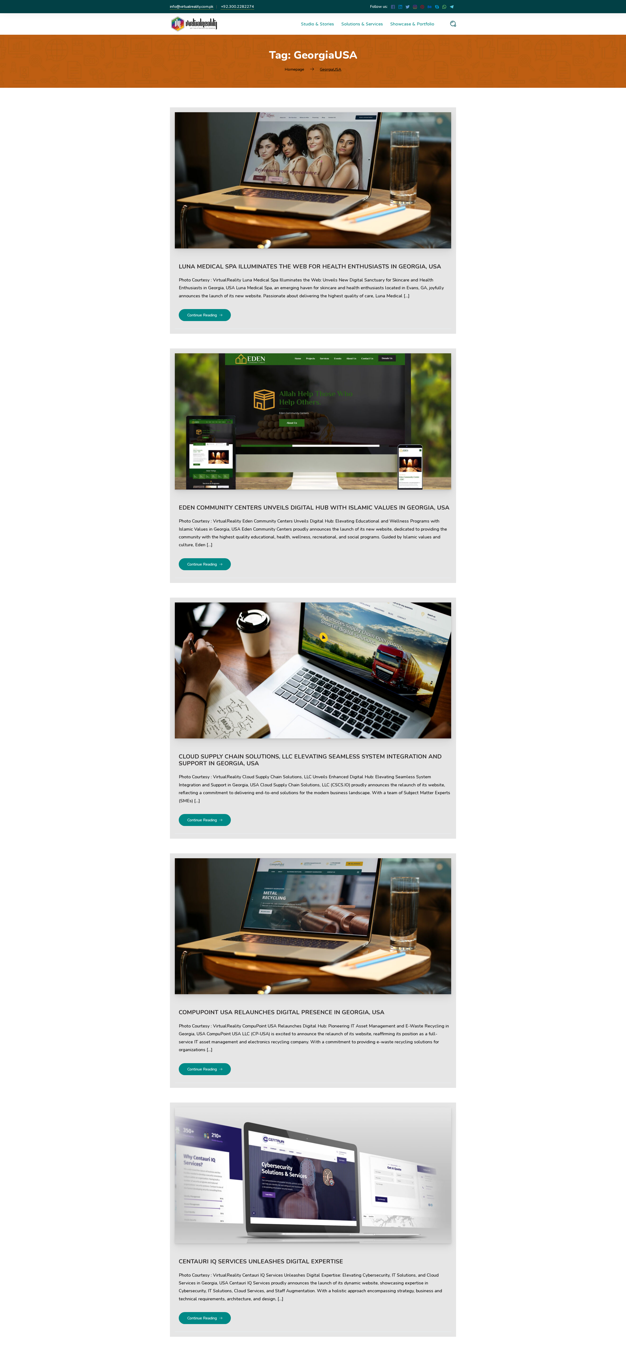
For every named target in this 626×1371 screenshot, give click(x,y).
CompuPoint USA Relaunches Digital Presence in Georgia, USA (281, 1012)
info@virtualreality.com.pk (191, 6)
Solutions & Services (362, 24)
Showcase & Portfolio (412, 24)
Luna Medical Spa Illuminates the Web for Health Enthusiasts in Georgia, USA (310, 266)
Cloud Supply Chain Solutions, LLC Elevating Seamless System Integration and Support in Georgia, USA (310, 760)
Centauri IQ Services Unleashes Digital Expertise (261, 1261)
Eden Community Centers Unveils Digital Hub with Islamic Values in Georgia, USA (314, 508)
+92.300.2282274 (237, 6)
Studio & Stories (317, 24)
